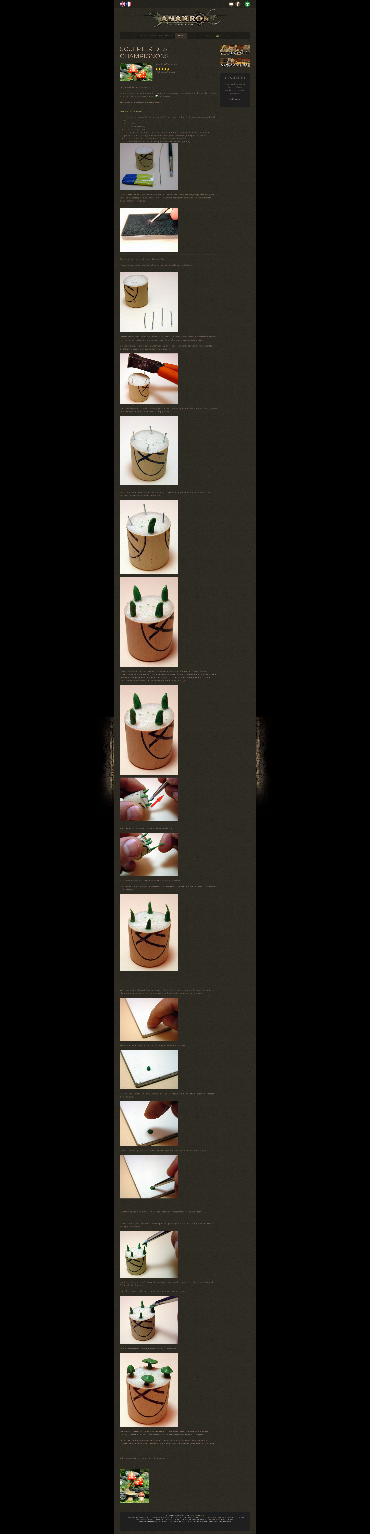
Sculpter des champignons (144, 52)
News (153, 36)
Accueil (144, 36)
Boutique (225, 36)
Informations (166, 36)
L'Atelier (180, 36)
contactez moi (213, 1519)
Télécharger (206, 36)
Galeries (192, 36)
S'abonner (235, 99)
